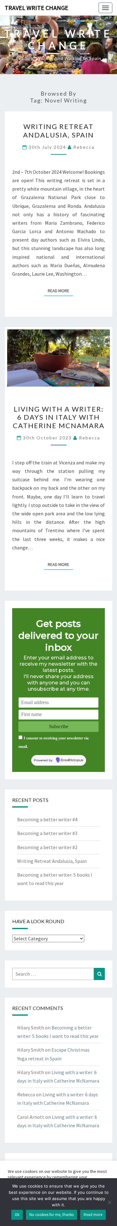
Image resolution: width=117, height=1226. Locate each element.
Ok (17, 1214)
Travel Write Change (36, 8)
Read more (93, 1214)
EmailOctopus (72, 760)
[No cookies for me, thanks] (109, 1202)
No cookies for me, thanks (51, 1214)
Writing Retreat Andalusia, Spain (58, 130)
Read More (60, 290)
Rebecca (84, 147)
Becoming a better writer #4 (47, 819)
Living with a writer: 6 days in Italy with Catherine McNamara (59, 417)
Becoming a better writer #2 (47, 847)
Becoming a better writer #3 (47, 833)
